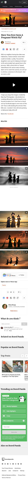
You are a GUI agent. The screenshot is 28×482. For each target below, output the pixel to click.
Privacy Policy (21, 475)
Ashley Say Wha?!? (9, 327)
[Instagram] (5, 464)
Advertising (18, 468)
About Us (4, 470)
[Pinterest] (7, 464)
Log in (24, 2)
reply (10, 330)
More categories (8, 420)
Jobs (9, 470)
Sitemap (22, 470)
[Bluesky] (13, 464)
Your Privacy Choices (7, 468)
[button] (22, 355)
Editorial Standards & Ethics (9, 475)
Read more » (14, 310)
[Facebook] (2, 464)
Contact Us (15, 470)
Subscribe (14, 432)
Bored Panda (7, 459)
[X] (10, 464)
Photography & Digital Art (8, 28)
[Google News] (21, 464)
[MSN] (18, 464)
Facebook (10, 114)
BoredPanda (5, 2)
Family (4, 285)
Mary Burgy (8, 41)
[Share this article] (24, 49)
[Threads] (15, 464)
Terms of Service (6, 477)
